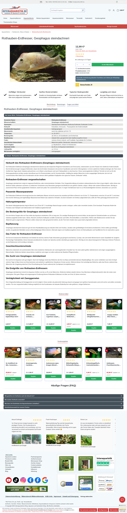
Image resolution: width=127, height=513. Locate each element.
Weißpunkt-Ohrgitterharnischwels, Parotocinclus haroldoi (93, 316)
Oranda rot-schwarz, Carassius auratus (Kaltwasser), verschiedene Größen (33, 316)
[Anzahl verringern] (77, 64)
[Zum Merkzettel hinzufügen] (18, 301)
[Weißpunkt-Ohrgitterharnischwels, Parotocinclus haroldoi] (94, 304)
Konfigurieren (103, 510)
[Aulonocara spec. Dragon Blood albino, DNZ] (53, 352)
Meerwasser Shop (36, 461)
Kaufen (12, 328)
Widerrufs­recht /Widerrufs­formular (33, 496)
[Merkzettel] (109, 10)
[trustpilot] (105, 461)
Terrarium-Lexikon (10, 459)
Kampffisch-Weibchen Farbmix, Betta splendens (72, 316)
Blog (6, 471)
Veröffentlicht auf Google (31, 445)
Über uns (8, 465)
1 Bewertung (79, 56)
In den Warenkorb (107, 64)
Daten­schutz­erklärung (13, 496)
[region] (38, 63)
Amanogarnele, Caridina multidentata (31, 364)
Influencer (34, 469)
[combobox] (65, 10)
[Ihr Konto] (114, 10)
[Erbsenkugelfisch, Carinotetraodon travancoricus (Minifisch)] (94, 352)
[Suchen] (83, 10)
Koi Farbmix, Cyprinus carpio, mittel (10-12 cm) (52, 316)
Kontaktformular (36, 467)
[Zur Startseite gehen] (15, 10)
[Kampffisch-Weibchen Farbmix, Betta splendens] (73, 304)
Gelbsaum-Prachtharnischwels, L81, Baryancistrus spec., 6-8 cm (113, 364)
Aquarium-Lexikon (10, 457)
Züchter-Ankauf (35, 463)
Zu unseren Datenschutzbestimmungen (53, 511)
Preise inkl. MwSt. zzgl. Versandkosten (86, 51)
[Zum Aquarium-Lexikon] (66, 463)
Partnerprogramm (36, 457)
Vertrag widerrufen (86, 496)
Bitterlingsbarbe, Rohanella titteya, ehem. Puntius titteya (72, 364)
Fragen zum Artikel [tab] (73, 104)
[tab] (51, 104)
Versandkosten (9, 467)
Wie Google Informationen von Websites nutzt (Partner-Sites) (16, 511)
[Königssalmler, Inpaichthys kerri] (12, 304)
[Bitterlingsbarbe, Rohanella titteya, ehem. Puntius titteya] (73, 352)
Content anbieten (36, 465)
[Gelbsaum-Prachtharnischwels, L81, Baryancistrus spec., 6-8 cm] (114, 352)
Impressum (57, 496)
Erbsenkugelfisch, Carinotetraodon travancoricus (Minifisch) (93, 364)
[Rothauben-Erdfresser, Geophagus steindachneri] (37, 63)
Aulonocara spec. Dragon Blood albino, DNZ (52, 364)
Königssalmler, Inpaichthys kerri (12, 316)
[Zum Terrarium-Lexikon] (85, 463)
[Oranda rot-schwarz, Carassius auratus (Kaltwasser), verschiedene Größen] (33, 304)
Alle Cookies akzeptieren (117, 510)
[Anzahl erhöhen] (89, 64)
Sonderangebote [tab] (63, 341)
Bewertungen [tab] (61, 104)
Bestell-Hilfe (9, 461)
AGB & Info (49, 496)
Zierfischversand (36, 459)
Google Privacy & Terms (37, 511)
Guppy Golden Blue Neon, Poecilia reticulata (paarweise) (114, 316)
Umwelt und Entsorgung (70, 496)
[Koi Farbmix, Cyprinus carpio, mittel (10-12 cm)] (53, 304)
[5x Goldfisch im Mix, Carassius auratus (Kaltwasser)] (13, 352)
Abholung (34, 471)
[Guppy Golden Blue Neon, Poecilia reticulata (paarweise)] (114, 304)
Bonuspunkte (9, 463)
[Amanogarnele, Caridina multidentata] (33, 352)
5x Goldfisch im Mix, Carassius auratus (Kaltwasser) (11, 364)
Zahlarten (8, 469)
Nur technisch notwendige (88, 510)
